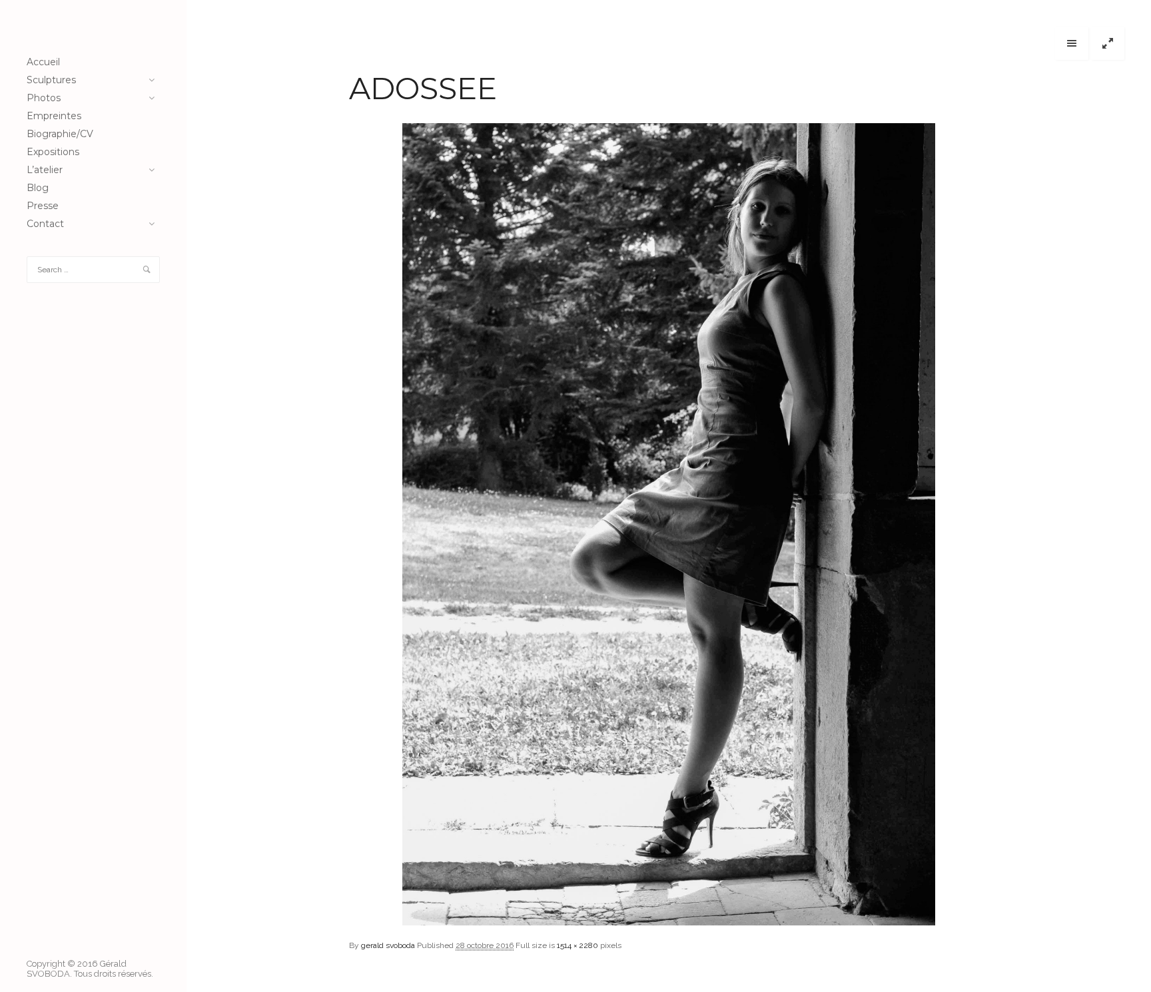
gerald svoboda (388, 945)
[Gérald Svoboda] (93, 26)
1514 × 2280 (577, 945)
